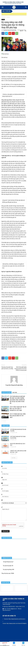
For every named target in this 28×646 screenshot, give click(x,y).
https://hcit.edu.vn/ (7, 610)
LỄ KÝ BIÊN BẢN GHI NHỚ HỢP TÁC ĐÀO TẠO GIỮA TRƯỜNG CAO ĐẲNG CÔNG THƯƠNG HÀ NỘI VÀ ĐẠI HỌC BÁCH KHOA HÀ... (17, 400)
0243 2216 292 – (12, 606)
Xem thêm (13, 457)
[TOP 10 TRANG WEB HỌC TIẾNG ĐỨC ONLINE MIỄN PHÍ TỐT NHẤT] (5, 415)
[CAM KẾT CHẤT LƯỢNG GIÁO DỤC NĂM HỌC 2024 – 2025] (5, 452)
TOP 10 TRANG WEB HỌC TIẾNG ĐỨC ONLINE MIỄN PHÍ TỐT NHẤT (18, 415)
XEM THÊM (14, 392)
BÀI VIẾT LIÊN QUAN (6, 392)
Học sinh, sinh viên (4, 417)
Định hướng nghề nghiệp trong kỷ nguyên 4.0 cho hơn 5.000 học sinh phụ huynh (20, 368)
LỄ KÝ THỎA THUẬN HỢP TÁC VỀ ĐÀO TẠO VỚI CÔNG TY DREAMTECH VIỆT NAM (18, 408)
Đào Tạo (3, 410)
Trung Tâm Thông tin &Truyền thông (9, 30)
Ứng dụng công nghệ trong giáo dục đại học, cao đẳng (7, 367)
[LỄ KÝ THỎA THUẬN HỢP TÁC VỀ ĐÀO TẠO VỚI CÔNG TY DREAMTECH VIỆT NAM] (5, 408)
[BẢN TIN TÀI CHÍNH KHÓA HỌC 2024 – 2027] (5, 445)
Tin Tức (8, 17)
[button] (26, 7)
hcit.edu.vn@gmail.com (12, 608)
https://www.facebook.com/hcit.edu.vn (17, 619)
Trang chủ (3, 17)
